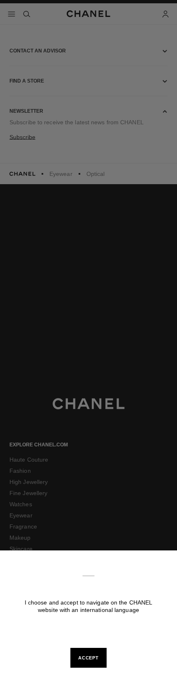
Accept (88, 657)
